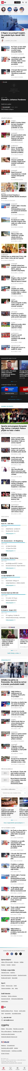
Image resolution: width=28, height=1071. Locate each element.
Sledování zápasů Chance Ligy (9, 1037)
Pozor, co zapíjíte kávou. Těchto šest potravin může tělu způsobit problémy (17, 150)
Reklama (3, 1045)
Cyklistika (14, 311)
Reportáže (14, 978)
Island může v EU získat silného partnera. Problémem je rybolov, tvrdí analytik (8, 373)
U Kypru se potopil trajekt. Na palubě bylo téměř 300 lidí (13, 35)
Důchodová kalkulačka (17, 998)
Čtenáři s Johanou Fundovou (13, 100)
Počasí (13, 299)
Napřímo (12, 972)
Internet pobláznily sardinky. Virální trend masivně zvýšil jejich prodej (18, 162)
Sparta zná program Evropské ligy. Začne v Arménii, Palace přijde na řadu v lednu (14, 428)
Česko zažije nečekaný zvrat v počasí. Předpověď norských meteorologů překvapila (18, 910)
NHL (13, 988)
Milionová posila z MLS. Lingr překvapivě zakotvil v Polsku (18, 326)
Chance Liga (9, 985)
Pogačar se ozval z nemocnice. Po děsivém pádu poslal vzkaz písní (18, 315)
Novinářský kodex (16, 1013)
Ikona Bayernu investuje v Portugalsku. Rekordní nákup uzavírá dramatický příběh (18, 781)
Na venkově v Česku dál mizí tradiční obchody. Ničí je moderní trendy (18, 773)
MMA (16, 988)
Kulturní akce (4, 1001)
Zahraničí (14, 133)
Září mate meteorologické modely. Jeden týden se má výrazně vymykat (19, 304)
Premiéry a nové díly (18, 1029)
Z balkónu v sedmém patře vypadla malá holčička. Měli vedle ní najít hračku (18, 867)
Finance (3, 964)
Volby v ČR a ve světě (7, 962)
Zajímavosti (14, 145)
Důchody (16, 962)
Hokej (15, 985)
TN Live (18, 2)
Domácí (13, 120)
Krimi (21, 808)
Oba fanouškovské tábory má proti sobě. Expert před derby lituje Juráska (19, 472)
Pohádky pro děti (17, 1031)
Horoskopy (4, 996)
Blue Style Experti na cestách (9, 975)
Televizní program (5, 1050)
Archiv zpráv (22, 1011)
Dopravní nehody (5, 998)
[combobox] (14, 793)
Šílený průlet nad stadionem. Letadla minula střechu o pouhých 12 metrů (17, 236)
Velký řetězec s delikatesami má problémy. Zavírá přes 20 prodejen (18, 694)
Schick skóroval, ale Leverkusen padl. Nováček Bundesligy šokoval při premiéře (17, 460)
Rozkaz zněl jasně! (6, 978)
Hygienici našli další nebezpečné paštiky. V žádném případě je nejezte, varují (8, 812)
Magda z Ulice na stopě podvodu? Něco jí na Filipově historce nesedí (19, 279)
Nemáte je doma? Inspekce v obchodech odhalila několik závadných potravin (13, 196)
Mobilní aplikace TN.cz (7, 1011)
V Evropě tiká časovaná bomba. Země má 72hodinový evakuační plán (19, 72)
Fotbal (13, 322)
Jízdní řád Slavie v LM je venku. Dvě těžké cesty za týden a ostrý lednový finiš (18, 497)
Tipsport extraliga (5, 988)
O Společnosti (10, 1045)
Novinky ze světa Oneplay (8, 1034)
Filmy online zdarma (6, 1031)
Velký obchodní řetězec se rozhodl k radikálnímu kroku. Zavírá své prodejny (18, 899)
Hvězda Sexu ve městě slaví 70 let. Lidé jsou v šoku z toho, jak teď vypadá (13, 257)
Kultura (13, 964)
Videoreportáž (15, 345)
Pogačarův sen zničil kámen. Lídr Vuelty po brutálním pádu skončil (18, 450)
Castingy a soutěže (17, 1050)
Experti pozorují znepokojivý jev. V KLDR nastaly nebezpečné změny (18, 175)
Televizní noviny (5, 972)
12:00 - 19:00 (14, 107)
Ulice (12, 276)
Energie (8, 964)
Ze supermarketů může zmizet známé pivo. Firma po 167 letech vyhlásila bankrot (18, 137)
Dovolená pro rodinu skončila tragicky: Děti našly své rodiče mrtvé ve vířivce (18, 222)
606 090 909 (7, 1017)
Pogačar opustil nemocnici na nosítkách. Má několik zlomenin (18, 337)
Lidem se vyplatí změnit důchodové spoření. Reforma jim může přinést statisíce (18, 736)
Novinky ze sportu (7, 406)
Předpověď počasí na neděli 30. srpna (18, 348)
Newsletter (8, 1013)
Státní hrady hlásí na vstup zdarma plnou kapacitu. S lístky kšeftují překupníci (18, 724)
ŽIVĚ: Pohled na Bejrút (7, 109)
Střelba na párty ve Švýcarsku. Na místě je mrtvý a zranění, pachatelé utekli (13, 682)
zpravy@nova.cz (9, 1020)
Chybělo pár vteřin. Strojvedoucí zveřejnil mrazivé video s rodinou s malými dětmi (19, 291)
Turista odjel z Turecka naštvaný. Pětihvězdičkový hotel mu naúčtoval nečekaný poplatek (19, 209)
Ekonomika (14, 732)
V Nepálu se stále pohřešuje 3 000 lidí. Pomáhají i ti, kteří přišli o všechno (18, 749)
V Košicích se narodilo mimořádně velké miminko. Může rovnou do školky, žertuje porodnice (18, 61)
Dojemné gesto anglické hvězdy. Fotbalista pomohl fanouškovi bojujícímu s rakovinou (19, 484)
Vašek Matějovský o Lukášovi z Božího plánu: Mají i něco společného (8, 642)
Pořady (3, 1029)
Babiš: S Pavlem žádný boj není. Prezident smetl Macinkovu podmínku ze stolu (18, 125)
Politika (21, 962)
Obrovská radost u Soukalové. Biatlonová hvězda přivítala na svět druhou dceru (18, 509)
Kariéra (16, 1048)
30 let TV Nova (5, 1053)
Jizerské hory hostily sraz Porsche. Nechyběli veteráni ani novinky (18, 713)
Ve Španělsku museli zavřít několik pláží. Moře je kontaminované (18, 889)
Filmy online (9, 1029)
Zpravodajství (5, 660)
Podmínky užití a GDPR (7, 1048)
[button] (12, 381)
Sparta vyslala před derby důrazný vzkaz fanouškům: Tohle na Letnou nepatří (18, 440)
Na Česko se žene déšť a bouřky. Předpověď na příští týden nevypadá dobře (18, 49)
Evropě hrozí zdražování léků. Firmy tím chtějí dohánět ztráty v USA (19, 760)
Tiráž (2, 1013)
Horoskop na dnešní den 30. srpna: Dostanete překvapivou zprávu (19, 704)
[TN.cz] (3, 2)
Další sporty (15, 232)
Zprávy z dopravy (12, 996)
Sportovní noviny (22, 975)
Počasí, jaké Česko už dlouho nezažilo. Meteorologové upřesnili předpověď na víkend (18, 920)
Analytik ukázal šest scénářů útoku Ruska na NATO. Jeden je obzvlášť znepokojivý (19, 268)
